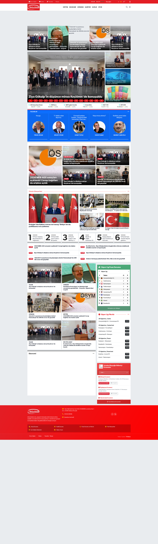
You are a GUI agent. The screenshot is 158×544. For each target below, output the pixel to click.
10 (76, 100)
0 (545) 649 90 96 (105, 393)
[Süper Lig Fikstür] (128, 314)
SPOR (100, 7)
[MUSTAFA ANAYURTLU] (119, 127)
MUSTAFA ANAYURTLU (119, 135)
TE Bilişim (128, 436)
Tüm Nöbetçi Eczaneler (115, 401)
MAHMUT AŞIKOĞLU (99, 135)
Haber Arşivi (59, 429)
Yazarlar (51, 1)
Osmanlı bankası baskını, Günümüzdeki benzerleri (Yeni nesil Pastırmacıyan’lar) (58, 117)
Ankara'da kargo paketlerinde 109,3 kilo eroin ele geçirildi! (105, 258)
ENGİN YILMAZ (79, 135)
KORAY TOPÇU (59, 135)
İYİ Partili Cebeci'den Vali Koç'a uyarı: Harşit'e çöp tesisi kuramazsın (72, 238)
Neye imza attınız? (79, 116)
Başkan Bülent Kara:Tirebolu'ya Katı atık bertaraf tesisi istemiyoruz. (108, 238)
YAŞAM (87, 235)
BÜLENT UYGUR (38, 135)
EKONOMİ (72, 7)
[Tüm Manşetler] (128, 191)
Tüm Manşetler (111, 426)
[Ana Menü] (130, 7)
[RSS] (115, 414)
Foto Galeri (33, 1)
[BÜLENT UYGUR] (38, 127)
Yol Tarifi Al (114, 383)
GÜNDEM (80, 7)
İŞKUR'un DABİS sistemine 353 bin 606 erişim (89, 238)
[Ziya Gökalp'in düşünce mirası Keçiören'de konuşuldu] (78, 175)
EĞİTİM (65, 7)
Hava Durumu (34, 426)
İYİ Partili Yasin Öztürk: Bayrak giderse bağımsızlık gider (125, 238)
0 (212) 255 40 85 (104, 383)
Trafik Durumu (60, 426)
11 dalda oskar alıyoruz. (38, 116)
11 (81, 100)
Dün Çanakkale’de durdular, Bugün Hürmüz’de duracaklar (119, 117)
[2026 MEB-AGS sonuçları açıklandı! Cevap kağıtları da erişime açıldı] (45, 165)
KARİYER (88, 7)
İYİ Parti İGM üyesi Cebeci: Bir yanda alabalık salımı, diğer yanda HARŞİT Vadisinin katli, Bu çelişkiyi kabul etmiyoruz (55, 238)
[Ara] (126, 7)
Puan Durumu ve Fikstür (88, 426)
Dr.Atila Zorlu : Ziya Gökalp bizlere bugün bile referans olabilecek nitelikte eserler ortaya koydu (77, 345)
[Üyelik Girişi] (129, 2)
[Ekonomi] (93, 353)
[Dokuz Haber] (33, 7)
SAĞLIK (94, 7)
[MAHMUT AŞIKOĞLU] (99, 127)
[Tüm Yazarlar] (128, 111)
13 (91, 100)
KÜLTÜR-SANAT (67, 342)
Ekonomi (32, 353)
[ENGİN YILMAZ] (79, 127)
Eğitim (65, 314)
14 (96, 100)
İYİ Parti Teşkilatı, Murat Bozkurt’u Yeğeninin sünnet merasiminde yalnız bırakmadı (38, 238)
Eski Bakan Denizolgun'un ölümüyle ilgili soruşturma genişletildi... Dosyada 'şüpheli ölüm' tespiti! (78, 288)
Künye (57, 1)
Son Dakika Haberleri (36, 429)
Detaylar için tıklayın (114, 308)
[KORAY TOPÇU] (59, 127)
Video (42, 1)
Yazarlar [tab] (33, 111)
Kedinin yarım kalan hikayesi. (99, 116)
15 (101, 100)
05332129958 (68, 414)
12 (86, 100)
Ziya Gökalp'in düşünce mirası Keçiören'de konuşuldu (51, 252)
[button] (29, 77)
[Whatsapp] (112, 414)
